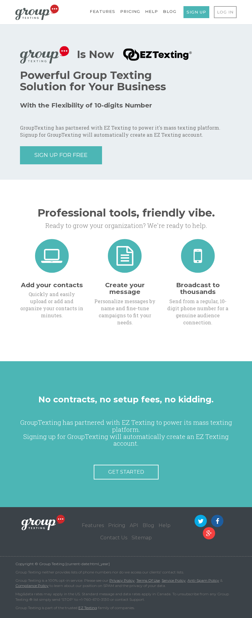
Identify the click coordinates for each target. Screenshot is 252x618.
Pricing (130, 11)
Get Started (126, 472)
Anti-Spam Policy (203, 580)
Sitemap (142, 538)
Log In (225, 12)
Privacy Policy (122, 580)
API (134, 525)
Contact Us (113, 538)
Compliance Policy (32, 585)
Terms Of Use (148, 580)
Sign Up (196, 12)
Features (102, 11)
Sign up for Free (61, 155)
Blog (169, 11)
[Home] (37, 12)
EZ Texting (87, 607)
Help (151, 11)
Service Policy (174, 580)
